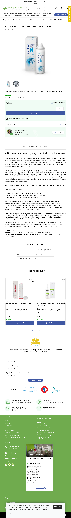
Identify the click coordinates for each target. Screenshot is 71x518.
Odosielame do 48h (18, 407)
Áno (36, 258)
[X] (9, 464)
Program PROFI (48, 401)
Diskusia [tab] (47, 147)
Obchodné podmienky (44, 428)
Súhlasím (57, 507)
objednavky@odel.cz (14, 458)
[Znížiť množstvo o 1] (57, 109)
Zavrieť (17, 124)
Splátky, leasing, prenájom (45, 435)
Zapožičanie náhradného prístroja (15, 437)
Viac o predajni (41, 488)
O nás (6, 421)
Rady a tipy (8, 425)
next (65, 301)
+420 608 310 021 (29, 1)
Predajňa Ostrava (10, 428)
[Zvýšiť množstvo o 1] (62, 109)
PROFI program (42, 423)
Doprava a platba (42, 425)
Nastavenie (14, 514)
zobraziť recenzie (35, 380)
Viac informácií (43, 509)
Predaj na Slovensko (43, 430)
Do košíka (37, 113)
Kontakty (7, 423)
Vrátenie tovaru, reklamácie (45, 432)
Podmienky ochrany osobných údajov (43, 438)
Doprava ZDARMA (48, 407)
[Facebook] (6, 464)
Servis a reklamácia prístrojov (13, 435)
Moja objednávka (10, 430)
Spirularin (12, 124)
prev (6, 301)
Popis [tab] (23, 147)
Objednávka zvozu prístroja (13, 432)
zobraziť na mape (32, 474)
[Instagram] (13, 464)
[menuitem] (6, 14)
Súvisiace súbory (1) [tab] (34, 147)
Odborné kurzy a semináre (20, 401)
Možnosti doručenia (59, 102)
